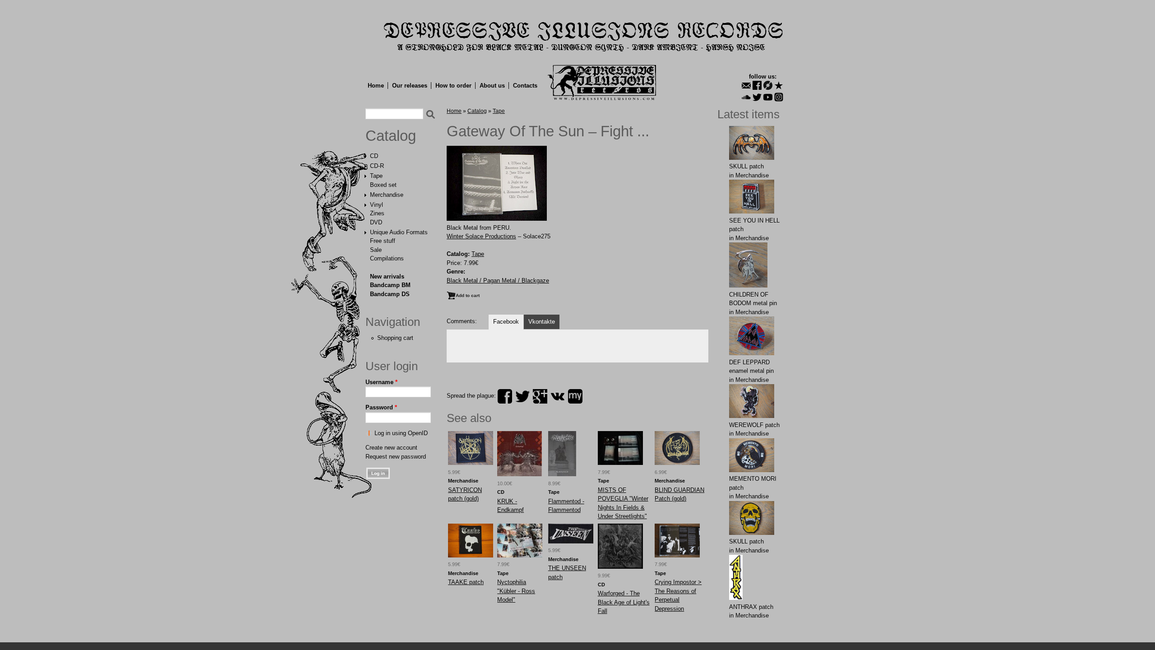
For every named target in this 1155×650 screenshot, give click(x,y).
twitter (522, 396)
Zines (377, 213)
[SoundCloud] (746, 97)
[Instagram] (778, 97)
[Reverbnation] (778, 85)
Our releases (409, 85)
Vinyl (376, 204)
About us (492, 85)
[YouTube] (767, 97)
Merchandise (386, 194)
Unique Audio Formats (399, 232)
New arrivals (387, 276)
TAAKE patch (466, 582)
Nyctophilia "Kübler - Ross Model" (516, 591)
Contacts (525, 85)
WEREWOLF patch (754, 425)
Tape (376, 175)
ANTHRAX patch (751, 607)
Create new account (391, 447)
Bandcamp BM (390, 285)
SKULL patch (746, 166)
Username (381, 382)
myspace (575, 396)
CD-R (377, 165)
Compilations (387, 258)
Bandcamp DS (390, 294)
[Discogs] (767, 85)
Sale (376, 249)
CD (374, 156)
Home (376, 85)
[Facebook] (757, 85)
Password (381, 407)
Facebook (506, 321)
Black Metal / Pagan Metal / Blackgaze (498, 280)
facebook (505, 396)
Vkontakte (541, 321)
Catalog (390, 136)
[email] (746, 85)
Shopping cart (395, 337)
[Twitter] (757, 97)
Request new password (395, 456)
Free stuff (382, 240)
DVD (376, 222)
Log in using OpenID (401, 433)
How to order (453, 85)
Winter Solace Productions (481, 236)
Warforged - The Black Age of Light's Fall (624, 602)
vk (557, 396)
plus (540, 396)
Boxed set (383, 184)
